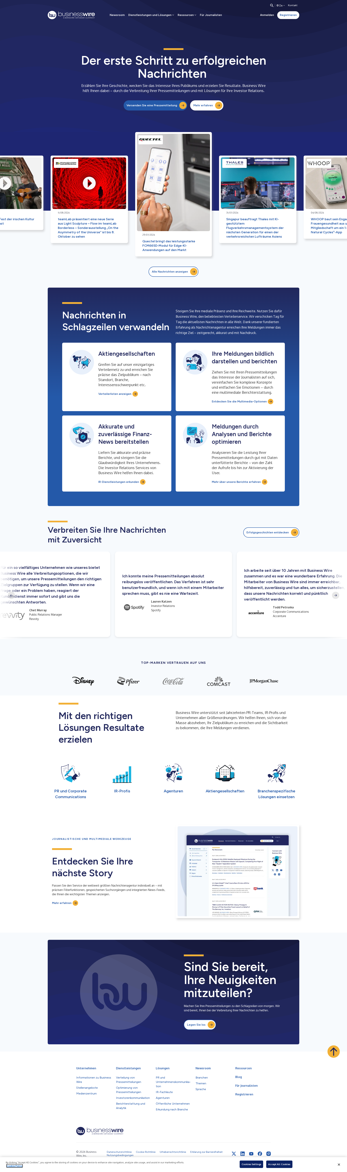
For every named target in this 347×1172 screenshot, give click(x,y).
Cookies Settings (251, 1164)
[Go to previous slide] (11, 595)
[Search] (271, 5)
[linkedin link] (242, 1154)
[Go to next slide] (335, 595)
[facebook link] (260, 1154)
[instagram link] (268, 1154)
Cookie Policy (14, 1165)
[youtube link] (251, 1154)
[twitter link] (234, 1154)
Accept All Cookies (279, 1164)
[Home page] (71, 15)
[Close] (339, 1164)
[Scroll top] (333, 1051)
